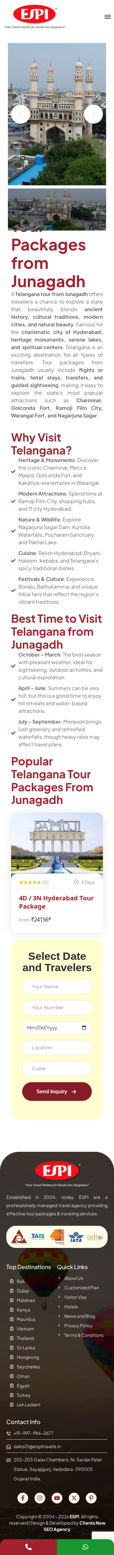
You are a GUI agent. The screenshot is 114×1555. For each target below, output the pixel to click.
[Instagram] (40, 1498)
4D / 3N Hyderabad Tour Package (56, 902)
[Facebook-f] (22, 1498)
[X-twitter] (74, 1498)
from (24, 920)
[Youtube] (57, 1498)
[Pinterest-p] (91, 1498)
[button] (20, 114)
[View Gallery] (89, 825)
